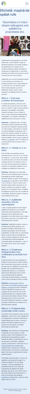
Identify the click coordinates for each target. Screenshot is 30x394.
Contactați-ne (6, 377)
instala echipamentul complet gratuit (12, 345)
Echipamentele (13, 283)
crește (19, 137)
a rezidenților (11, 139)
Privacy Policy (17, 390)
